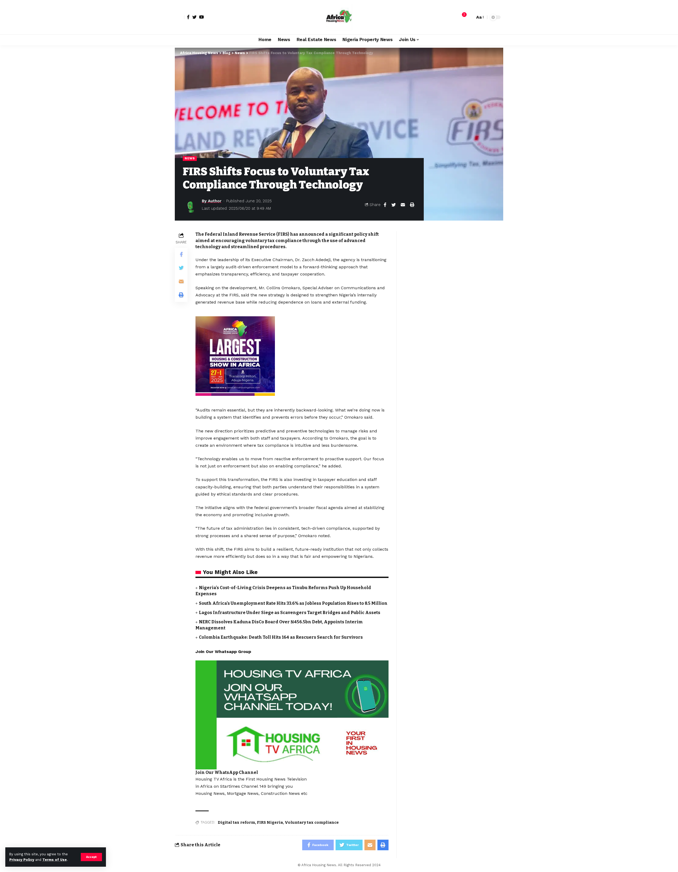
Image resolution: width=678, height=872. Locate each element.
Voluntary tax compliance (312, 822)
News (190, 158)
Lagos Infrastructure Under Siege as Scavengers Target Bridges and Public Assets (289, 612)
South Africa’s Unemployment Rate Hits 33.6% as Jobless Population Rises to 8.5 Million (293, 603)
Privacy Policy (21, 860)
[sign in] (179, 17)
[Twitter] (194, 17)
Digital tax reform (236, 822)
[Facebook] (188, 17)
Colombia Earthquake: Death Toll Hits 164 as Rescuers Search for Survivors (281, 637)
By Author (211, 201)
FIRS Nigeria (270, 822)
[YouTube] (201, 17)
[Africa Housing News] (339, 17)
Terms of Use (54, 860)
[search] (469, 17)
